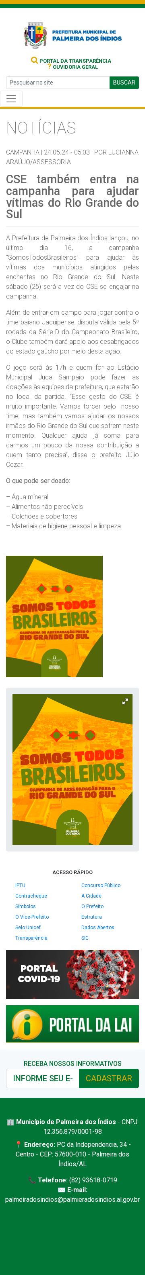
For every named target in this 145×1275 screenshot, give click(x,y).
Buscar (124, 82)
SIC (85, 938)
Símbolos (25, 906)
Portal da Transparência (74, 61)
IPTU (20, 885)
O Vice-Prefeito (32, 917)
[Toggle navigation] (11, 99)
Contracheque (31, 896)
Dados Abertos (97, 927)
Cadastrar (109, 1078)
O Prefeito (92, 906)
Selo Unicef (28, 927)
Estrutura (91, 917)
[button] (125, 701)
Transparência (31, 938)
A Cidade (91, 896)
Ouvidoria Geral (73, 67)
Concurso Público (100, 885)
